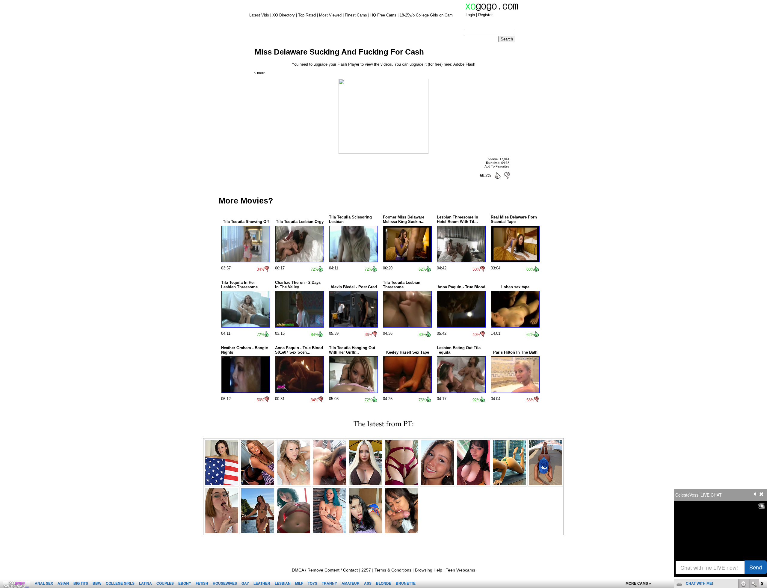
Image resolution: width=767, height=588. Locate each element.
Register (485, 15)
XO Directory (283, 15)
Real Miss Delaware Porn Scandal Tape (514, 219)
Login (470, 15)
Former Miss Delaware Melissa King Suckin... (404, 219)
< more (259, 72)
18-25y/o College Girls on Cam (426, 15)
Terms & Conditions (393, 570)
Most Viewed (330, 15)
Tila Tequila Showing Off (246, 221)
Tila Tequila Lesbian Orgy (300, 221)
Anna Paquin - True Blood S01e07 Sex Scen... (299, 350)
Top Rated (307, 15)
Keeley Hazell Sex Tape (407, 352)
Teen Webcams (460, 570)
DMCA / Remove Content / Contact (325, 570)
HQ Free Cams (383, 15)
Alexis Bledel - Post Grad (353, 287)
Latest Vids (259, 15)
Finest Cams (356, 15)
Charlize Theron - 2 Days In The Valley (298, 284)
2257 (366, 570)
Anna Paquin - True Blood (461, 287)
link (762, 494)
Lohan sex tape (515, 287)
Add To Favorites (496, 166)
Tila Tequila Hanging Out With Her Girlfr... (352, 350)
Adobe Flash (464, 64)
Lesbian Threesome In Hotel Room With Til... (457, 219)
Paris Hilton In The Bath (515, 352)
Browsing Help (428, 570)
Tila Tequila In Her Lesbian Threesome (239, 284)
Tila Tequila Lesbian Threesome (401, 284)
